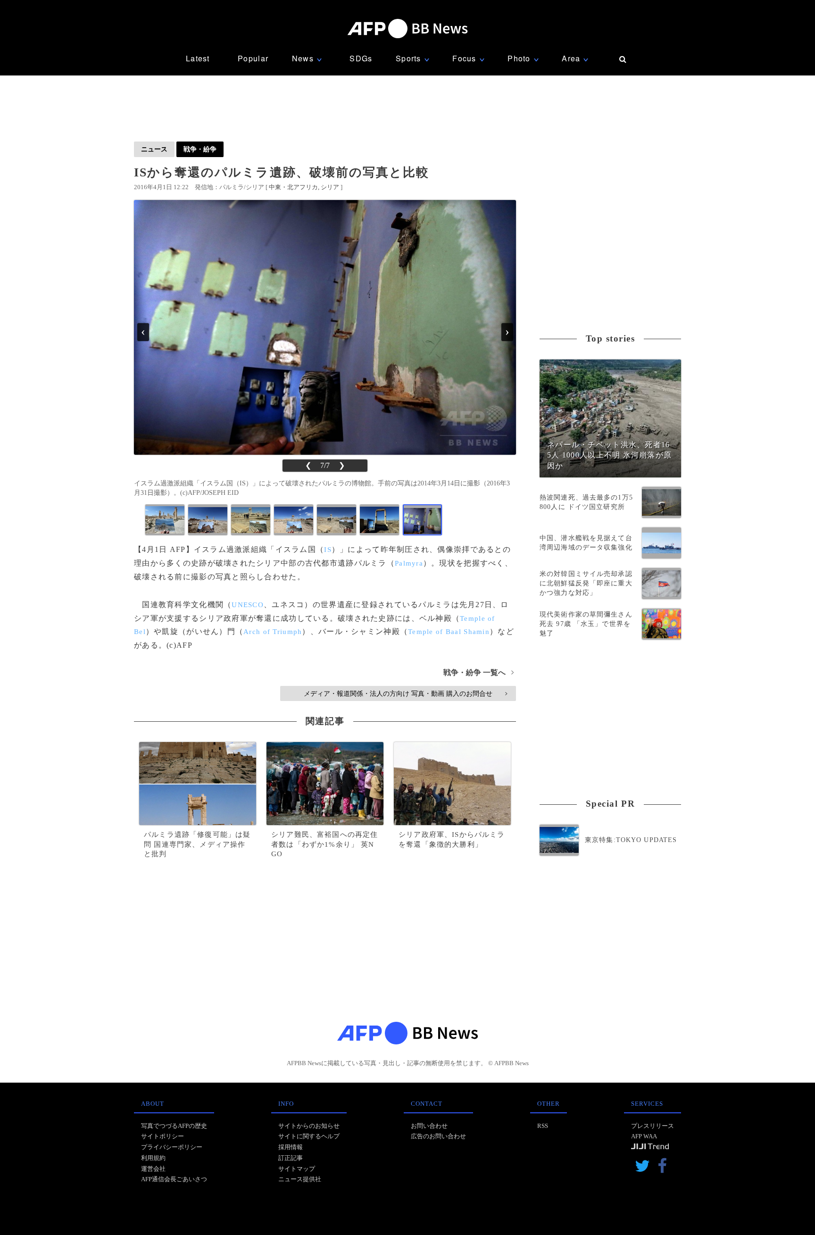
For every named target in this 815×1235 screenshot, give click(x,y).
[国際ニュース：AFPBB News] (407, 28)
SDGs (360, 58)
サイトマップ (296, 1168)
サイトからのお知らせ (309, 1125)
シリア (330, 187)
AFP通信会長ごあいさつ (174, 1179)
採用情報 (290, 1147)
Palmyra (409, 563)
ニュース (154, 149)
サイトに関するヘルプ (309, 1136)
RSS (542, 1125)
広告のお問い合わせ (438, 1136)
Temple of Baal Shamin (449, 631)
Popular (253, 58)
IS (328, 549)
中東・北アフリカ (293, 187)
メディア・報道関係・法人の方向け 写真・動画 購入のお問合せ (405, 693)
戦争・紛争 (199, 149)
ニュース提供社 (299, 1179)
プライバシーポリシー (171, 1147)
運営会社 (153, 1168)
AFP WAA (644, 1136)
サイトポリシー (162, 1136)
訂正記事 (290, 1157)
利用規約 (153, 1157)
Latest (198, 58)
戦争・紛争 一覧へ (478, 672)
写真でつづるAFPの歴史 (174, 1125)
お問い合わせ (429, 1125)
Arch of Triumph (272, 631)
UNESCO (248, 605)
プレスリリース (652, 1125)
